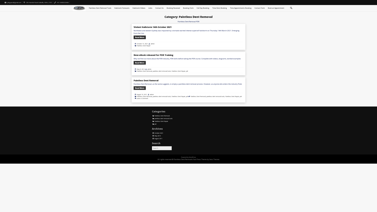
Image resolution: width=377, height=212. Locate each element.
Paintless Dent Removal (144, 71)
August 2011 (158, 138)
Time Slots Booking (219, 8)
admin (153, 44)
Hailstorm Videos (138, 8)
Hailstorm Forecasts (121, 8)
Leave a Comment (142, 98)
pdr (187, 71)
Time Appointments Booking (240, 8)
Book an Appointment (276, 8)
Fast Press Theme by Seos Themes (206, 159)
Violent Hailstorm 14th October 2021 (153, 27)
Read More (139, 37)
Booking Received (173, 8)
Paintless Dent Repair (143, 46)
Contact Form (259, 8)
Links (150, 8)
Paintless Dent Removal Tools (100, 8)
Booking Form (188, 8)
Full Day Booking (203, 8)
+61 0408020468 (62, 2)
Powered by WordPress (188, 157)
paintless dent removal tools (162, 71)
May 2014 (157, 136)
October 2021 (158, 133)
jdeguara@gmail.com (14, 2)
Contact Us (159, 8)
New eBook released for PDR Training (153, 55)
